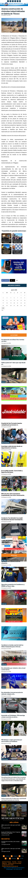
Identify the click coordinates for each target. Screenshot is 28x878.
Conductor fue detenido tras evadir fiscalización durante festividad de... (12, 518)
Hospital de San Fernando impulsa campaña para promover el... (11, 424)
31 (3, 308)
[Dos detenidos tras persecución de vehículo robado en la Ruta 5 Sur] (14, 705)
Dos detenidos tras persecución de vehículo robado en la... (12, 693)
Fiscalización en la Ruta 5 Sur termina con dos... (10, 842)
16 (24, 300)
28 (17, 305)
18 (6, 303)
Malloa (3, 537)
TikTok (22, 856)
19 (10, 303)
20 (14, 303)
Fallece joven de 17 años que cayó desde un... (10, 825)
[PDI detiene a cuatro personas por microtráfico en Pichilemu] (14, 752)
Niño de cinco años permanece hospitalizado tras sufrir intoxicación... (13, 494)
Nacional (4, 513)
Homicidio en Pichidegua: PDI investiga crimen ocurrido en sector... (13, 716)
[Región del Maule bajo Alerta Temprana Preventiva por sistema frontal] (24, 833)
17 (3, 303)
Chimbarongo (5, 774)
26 (10, 305)
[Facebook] (8, 1)
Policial (4, 581)
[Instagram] (10, 1)
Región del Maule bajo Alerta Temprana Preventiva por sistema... (10, 832)
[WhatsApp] (17, 1)
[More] (16, 280)
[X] (15, 1)
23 (24, 303)
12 (10, 300)
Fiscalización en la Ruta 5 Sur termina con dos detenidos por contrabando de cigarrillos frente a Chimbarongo (13, 778)
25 (6, 305)
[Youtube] (20, 1)
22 (21, 303)
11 (6, 300)
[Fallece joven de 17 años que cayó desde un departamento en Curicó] (14, 790)
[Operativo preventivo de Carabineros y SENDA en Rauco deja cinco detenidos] (14, 597)
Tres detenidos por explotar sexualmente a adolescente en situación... (10, 561)
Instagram (15, 856)
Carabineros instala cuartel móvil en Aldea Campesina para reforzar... (12, 645)
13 (14, 300)
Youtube (21, 858)
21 (17, 303)
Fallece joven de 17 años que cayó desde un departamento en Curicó (13, 799)
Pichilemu (5, 759)
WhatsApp (14, 858)
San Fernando (5, 442)
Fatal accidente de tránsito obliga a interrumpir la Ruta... (12, 541)
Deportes (4, 490)
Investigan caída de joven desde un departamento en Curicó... (11, 447)
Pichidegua (5, 735)
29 (21, 305)
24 (3, 305)
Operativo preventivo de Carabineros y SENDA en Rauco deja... (13, 585)
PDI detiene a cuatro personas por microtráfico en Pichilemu (11, 740)
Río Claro (4, 560)
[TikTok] (13, 1)
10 (3, 300)
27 (14, 305)
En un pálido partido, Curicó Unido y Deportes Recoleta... (12, 471)
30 (24, 305)
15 (21, 300)
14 (17, 300)
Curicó (4, 687)
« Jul (2, 310)
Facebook (7, 856)
